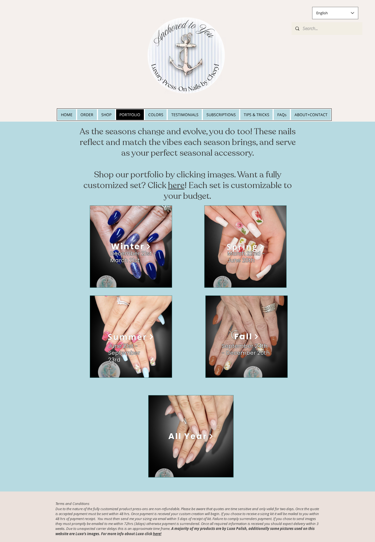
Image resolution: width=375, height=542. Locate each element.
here (176, 185)
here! (157, 533)
